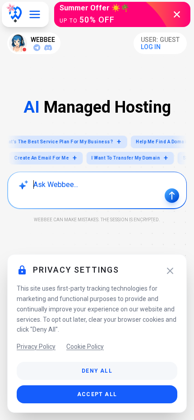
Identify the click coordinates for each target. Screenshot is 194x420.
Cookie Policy (85, 346)
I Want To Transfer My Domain (132, 158)
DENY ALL (97, 371)
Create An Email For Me (48, 158)
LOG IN (151, 46)
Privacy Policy (36, 346)
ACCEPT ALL (97, 394)
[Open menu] (35, 14)
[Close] (170, 271)
